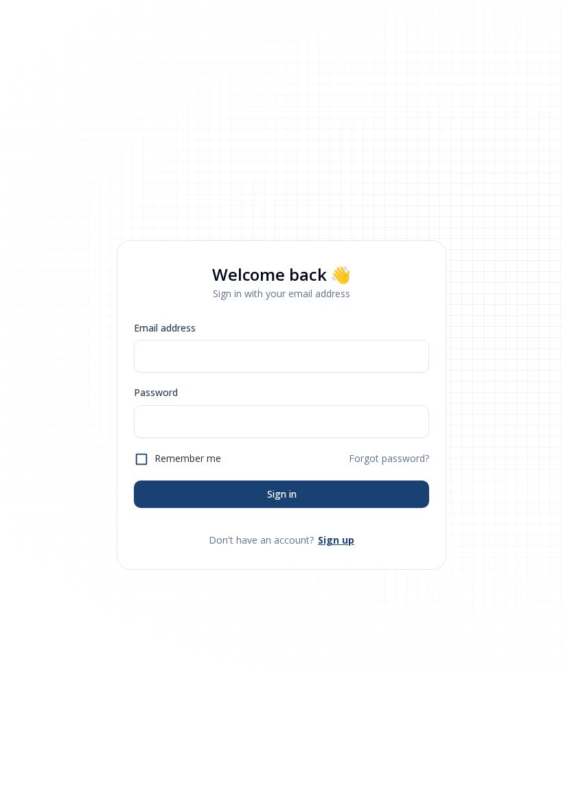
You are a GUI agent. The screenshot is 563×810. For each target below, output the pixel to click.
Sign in (282, 493)
